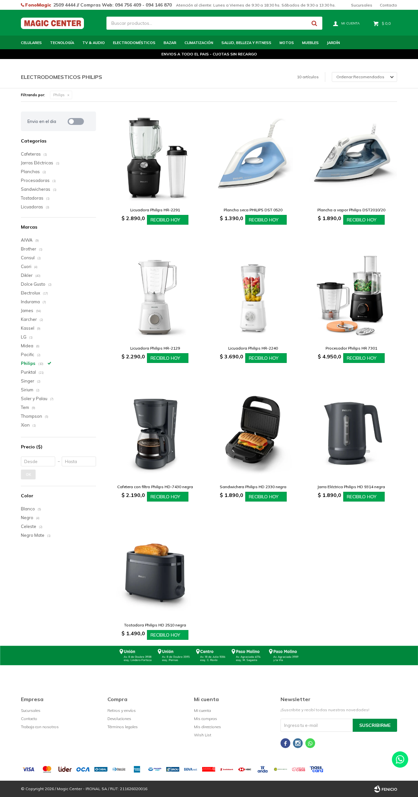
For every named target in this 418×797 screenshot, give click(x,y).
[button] (314, 23)
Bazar (170, 42)
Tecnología (62, 42)
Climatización (199, 42)
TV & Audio (93, 42)
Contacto (388, 5)
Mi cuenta (202, 710)
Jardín (333, 42)
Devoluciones (119, 718)
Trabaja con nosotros (40, 726)
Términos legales (122, 726)
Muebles (310, 42)
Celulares (31, 42)
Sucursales (361, 5)
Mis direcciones (207, 726)
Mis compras (205, 718)
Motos (287, 42)
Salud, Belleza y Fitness (246, 42)
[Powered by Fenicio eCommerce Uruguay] (385, 789)
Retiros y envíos (121, 710)
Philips (59, 95)
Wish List (202, 734)
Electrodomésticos (134, 42)
